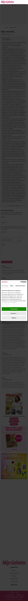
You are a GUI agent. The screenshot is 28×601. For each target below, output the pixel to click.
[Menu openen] (17, 2)
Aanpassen (13, 313)
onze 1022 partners (9, 292)
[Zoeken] (26, 2)
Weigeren (14, 317)
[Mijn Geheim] (7, 2)
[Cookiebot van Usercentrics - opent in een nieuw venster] (20, 282)
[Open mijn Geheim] (22, 2)
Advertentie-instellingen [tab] (21, 285)
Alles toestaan (14, 309)
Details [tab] (11, 285)
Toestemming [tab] (5, 285)
